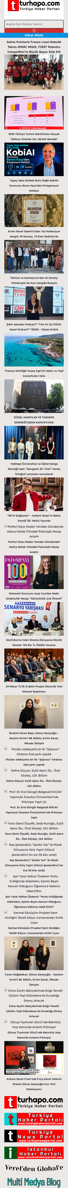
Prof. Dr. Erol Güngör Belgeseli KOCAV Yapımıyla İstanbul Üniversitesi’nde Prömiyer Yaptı (34, 812)
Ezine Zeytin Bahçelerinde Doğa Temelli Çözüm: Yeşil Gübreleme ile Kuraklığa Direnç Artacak (34, 1011)
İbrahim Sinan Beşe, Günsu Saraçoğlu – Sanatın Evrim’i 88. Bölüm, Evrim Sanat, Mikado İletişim (34, 738)
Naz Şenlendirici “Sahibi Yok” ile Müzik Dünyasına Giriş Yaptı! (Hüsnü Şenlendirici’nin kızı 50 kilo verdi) (34, 865)
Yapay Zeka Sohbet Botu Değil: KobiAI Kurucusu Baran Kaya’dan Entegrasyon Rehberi (34, 185)
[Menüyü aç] (34, 30)
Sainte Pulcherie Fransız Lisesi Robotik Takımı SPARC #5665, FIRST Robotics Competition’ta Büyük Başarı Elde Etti (34, 47)
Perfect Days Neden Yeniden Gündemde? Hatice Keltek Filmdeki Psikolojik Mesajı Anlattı (34, 547)
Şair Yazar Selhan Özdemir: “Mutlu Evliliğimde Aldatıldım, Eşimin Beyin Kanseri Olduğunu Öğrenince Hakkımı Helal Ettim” (34, 902)
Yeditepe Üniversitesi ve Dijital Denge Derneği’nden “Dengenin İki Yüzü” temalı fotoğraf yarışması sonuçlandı (34, 469)
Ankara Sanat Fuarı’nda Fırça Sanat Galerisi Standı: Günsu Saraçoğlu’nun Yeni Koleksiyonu (34, 1084)
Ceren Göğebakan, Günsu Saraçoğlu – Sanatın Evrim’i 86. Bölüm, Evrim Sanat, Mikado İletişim (34, 979)
